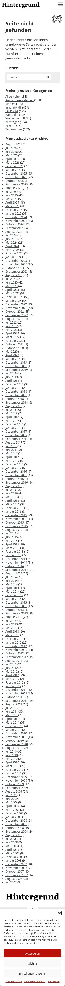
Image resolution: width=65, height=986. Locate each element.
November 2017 (16, 435)
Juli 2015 (11, 533)
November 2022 (16, 308)
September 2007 (16, 875)
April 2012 (12, 675)
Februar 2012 (14, 682)
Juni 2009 (11, 799)
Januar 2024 (13, 257)
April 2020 (12, 355)
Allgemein (12, 97)
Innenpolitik (13, 107)
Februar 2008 (14, 857)
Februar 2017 (14, 464)
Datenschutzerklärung (35, 981)
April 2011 (12, 719)
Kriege (9, 126)
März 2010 (12, 766)
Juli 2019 (11, 373)
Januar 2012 (13, 686)
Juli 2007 (11, 882)
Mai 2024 (11, 243)
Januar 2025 (13, 213)
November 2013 (16, 606)
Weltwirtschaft (15, 118)
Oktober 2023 (14, 268)
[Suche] (48, 77)
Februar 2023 (14, 297)
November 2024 (16, 221)
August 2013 (13, 617)
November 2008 (16, 824)
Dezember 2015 (16, 515)
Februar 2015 (14, 552)
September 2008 (16, 831)
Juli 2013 (11, 621)
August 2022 (13, 319)
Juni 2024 (11, 239)
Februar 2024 (14, 253)
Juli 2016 (11, 490)
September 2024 (16, 228)
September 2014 (16, 570)
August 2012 (13, 661)
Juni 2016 (11, 493)
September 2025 (16, 184)
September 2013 (16, 613)
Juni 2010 (11, 755)
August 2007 (13, 879)
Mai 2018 (11, 413)
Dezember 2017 (16, 432)
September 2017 (16, 439)
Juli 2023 (11, 279)
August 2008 (13, 835)
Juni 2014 (11, 581)
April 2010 (12, 762)
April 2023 (12, 290)
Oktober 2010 (14, 741)
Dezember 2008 (16, 821)
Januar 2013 (13, 642)
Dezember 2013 (16, 602)
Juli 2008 (11, 839)
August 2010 (13, 748)
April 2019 (12, 381)
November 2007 (16, 868)
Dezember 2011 (16, 690)
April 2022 (12, 333)
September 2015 (16, 526)
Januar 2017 (13, 468)
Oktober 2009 (14, 784)
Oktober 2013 (14, 610)
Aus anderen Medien (19, 100)
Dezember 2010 (16, 733)
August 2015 (13, 530)
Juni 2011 (11, 712)
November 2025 (16, 177)
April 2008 (12, 850)
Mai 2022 (11, 330)
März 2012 (12, 679)
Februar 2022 (14, 341)
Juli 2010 (11, 751)
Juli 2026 (11, 148)
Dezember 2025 (16, 173)
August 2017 (13, 442)
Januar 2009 (13, 817)
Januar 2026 (13, 170)
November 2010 (16, 737)
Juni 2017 (11, 450)
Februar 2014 (14, 595)
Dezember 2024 (16, 217)
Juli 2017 (11, 446)
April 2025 (12, 203)
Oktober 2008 (14, 828)
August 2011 (13, 704)
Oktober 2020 (14, 348)
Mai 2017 (11, 453)
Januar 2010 (13, 773)
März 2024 (12, 250)
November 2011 (16, 693)
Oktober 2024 (14, 224)
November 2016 (16, 475)
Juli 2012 (11, 664)
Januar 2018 (13, 428)
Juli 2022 (11, 322)
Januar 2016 (13, 512)
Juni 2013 (11, 624)
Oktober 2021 (14, 344)
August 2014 (13, 573)
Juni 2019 (11, 377)
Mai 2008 (11, 846)
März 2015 (12, 548)
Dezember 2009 (16, 777)
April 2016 (12, 501)
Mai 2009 (11, 802)
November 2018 (16, 395)
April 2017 (12, 457)
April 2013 (12, 632)
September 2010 (16, 744)
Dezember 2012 (16, 646)
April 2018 (12, 417)
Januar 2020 (13, 359)
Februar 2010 (14, 770)
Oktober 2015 (14, 522)
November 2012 (16, 650)
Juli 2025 (11, 192)
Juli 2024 (11, 235)
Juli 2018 (11, 410)
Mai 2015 (11, 541)
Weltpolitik (12, 115)
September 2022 (16, 315)
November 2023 (16, 264)
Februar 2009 (14, 813)
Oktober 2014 (14, 566)
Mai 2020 (11, 352)
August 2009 (13, 791)
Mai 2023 (11, 286)
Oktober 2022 (14, 312)
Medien (10, 104)
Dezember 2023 (16, 261)
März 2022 (12, 337)
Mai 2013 (11, 628)
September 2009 (16, 788)
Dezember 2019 (16, 362)
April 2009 (12, 806)
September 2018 (16, 402)
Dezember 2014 (16, 559)
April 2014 (12, 588)
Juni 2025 (11, 195)
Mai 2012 (11, 672)
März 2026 (12, 163)
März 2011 (12, 722)
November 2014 (16, 562)
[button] (59, 913)
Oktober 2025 (14, 181)
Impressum (54, 981)
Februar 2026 (14, 166)
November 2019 (16, 366)
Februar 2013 (14, 639)
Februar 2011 (14, 726)
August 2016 (13, 486)
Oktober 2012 (14, 653)
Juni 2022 (11, 326)
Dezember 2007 (16, 864)
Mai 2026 (11, 155)
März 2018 (12, 421)
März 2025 (12, 206)
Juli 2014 (11, 577)
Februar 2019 (14, 384)
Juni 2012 (11, 668)
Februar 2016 (14, 508)
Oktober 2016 (14, 479)
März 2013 (12, 635)
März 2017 (12, 461)
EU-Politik (11, 111)
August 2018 (13, 406)
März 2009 (12, 810)
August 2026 (13, 144)
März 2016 (12, 504)
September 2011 (16, 701)
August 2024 (13, 232)
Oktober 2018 (14, 399)
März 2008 (12, 853)
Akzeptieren (32, 953)
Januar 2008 (13, 861)
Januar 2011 (13, 730)
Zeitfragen (12, 122)
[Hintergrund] (21, 5)
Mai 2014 (11, 584)
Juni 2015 (11, 537)
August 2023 (13, 275)
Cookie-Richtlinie (14, 981)
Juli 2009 (11, 795)
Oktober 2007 (14, 871)
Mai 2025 (11, 199)
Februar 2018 (14, 424)
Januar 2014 (13, 599)
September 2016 (16, 482)
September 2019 (16, 370)
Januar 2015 (13, 555)
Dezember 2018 (16, 392)
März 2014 (12, 592)
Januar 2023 (13, 301)
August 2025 (13, 188)
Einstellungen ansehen (32, 973)
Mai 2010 (11, 759)
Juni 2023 (11, 282)
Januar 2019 (13, 388)
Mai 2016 (11, 497)
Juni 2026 (11, 152)
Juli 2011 (11, 708)
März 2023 (12, 293)
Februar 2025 (14, 210)
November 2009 (16, 781)
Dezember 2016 (16, 472)
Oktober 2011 (14, 697)
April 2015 (12, 544)
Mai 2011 (11, 715)
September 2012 (16, 657)
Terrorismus (13, 129)
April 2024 (12, 246)
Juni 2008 (11, 842)
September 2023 (16, 272)
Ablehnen (32, 963)
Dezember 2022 (16, 304)
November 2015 (16, 519)
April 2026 (12, 159)
